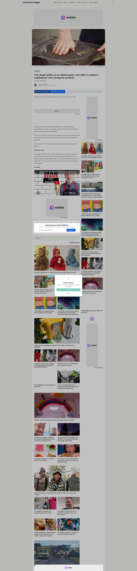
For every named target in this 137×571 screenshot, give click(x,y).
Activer (68, 289)
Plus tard (68, 293)
